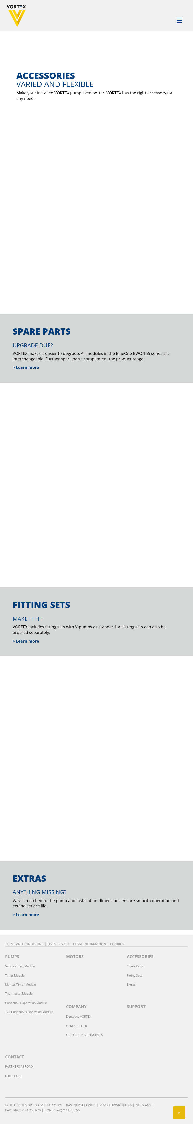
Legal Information (89, 944)
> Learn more (26, 367)
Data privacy (58, 944)
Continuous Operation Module (26, 1003)
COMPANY (76, 1006)
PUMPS (12, 956)
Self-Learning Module (20, 966)
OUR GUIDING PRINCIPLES (84, 1035)
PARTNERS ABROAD (19, 1066)
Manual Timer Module (20, 984)
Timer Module (15, 975)
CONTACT (14, 1057)
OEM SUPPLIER (76, 1026)
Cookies (117, 944)
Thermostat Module (19, 993)
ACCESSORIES (140, 956)
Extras (131, 984)
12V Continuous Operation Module (29, 1012)
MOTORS (75, 956)
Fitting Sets (134, 975)
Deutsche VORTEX (78, 1016)
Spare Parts (135, 966)
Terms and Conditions (24, 944)
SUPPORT (136, 1006)
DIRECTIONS (13, 1076)
